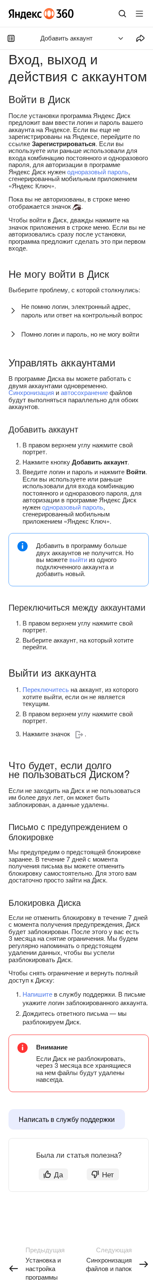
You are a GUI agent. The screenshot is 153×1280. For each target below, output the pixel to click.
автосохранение (84, 392)
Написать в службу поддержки (67, 1119)
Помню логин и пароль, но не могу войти (80, 333)
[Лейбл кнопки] (139, 13)
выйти (78, 559)
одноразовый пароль (97, 171)
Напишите (37, 993)
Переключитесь (46, 689)
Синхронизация (31, 392)
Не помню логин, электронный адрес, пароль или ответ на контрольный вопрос (82, 310)
